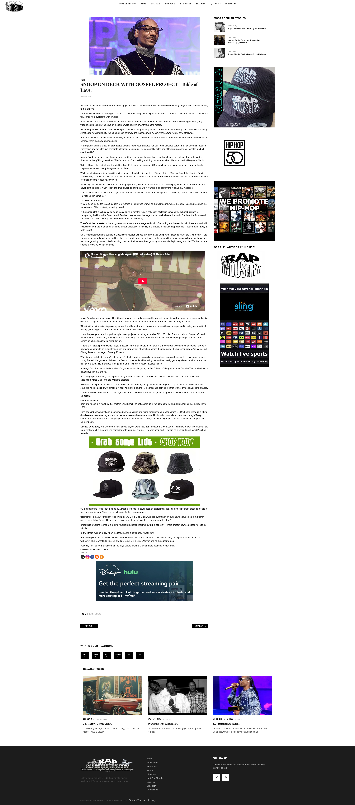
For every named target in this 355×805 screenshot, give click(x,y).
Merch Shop (152, 789)
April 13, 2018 (86, 97)
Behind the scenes (220, 719)
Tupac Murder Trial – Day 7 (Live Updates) (247, 29)
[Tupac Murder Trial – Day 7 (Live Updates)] (219, 27)
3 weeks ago (102, 719)
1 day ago (232, 37)
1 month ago (167, 719)
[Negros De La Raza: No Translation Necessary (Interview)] (219, 40)
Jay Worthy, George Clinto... (97, 723)
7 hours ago (233, 25)
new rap (86, 719)
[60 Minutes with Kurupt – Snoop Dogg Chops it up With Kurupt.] (177, 695)
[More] (102, 557)
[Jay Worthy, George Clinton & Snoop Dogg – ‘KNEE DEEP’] (112, 695)
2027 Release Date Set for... (226, 723)
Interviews (151, 774)
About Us (151, 782)
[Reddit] (97, 557)
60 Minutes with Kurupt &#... (163, 723)
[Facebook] (92, 557)
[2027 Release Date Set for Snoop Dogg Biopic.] (242, 695)
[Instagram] (87, 557)
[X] (83, 557)
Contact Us (152, 785)
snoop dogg (94, 613)
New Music (152, 766)
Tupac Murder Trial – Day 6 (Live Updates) (247, 54)
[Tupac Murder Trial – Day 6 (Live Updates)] (219, 53)
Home (149, 758)
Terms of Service (137, 800)
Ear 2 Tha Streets (155, 778)
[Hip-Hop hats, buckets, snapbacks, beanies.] (144, 471)
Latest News (152, 762)
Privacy (152, 800)
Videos (150, 770)
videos (94, 719)
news (83, 80)
